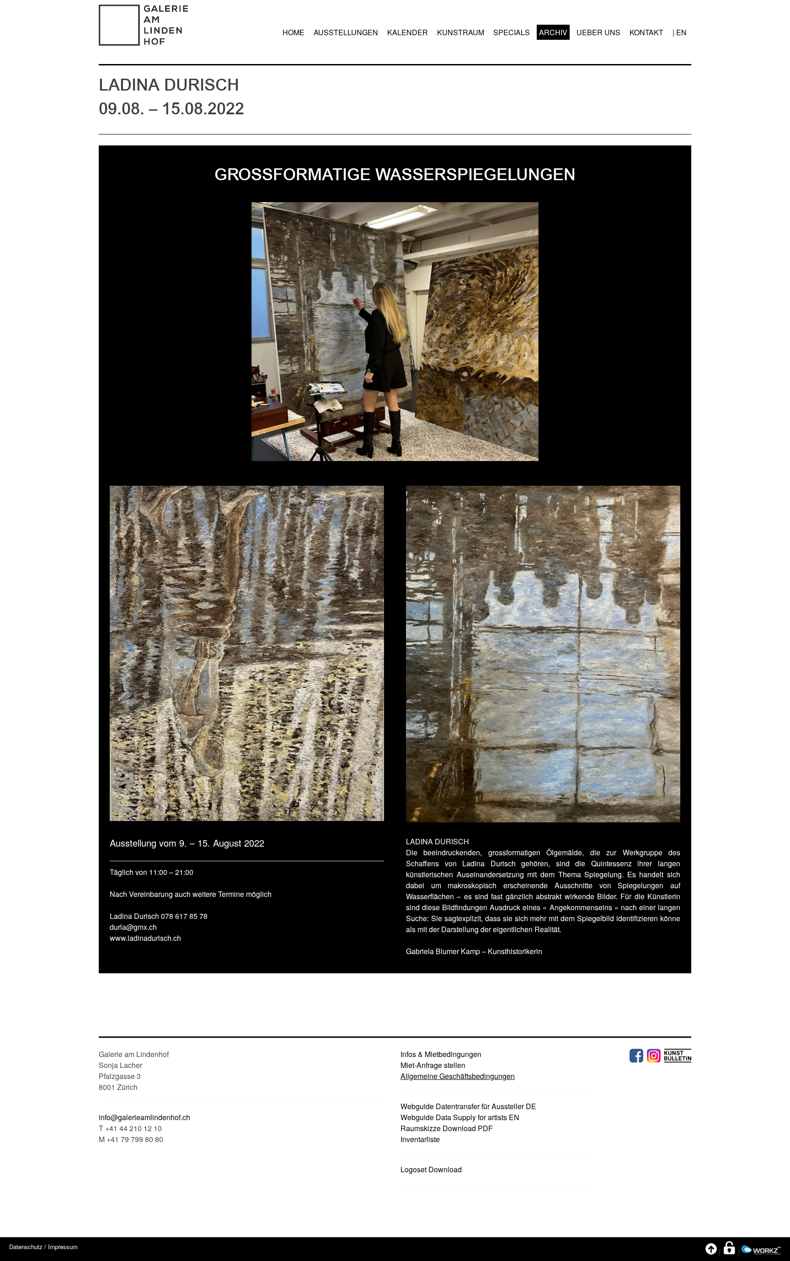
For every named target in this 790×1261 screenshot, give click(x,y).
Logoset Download (431, 1169)
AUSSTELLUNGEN (346, 32)
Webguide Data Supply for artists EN (459, 1117)
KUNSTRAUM (460, 32)
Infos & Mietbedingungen (440, 1054)
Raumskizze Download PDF (446, 1128)
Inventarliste (420, 1139)
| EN (680, 32)
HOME (293, 32)
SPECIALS (511, 32)
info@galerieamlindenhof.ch (144, 1117)
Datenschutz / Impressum (43, 1246)
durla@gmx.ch (133, 927)
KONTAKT (646, 32)
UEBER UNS (598, 32)
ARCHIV (553, 32)
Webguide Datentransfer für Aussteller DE (468, 1106)
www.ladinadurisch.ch (145, 938)
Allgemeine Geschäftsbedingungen (457, 1076)
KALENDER (407, 32)
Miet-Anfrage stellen (432, 1065)
